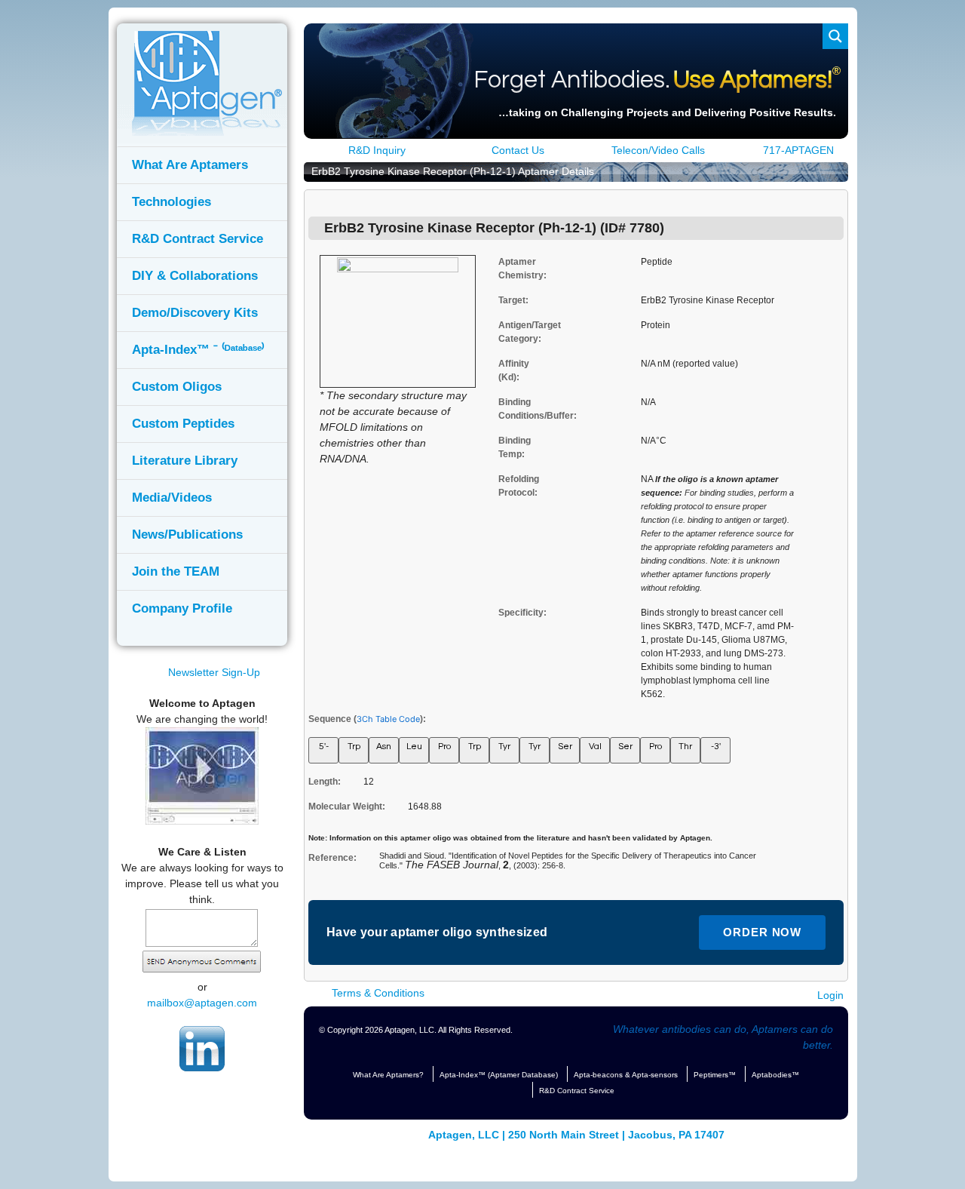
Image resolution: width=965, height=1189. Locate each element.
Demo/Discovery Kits (195, 313)
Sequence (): (367, 719)
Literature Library (184, 460)
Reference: (332, 858)
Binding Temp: (510, 447)
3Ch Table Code (388, 719)
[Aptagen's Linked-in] (202, 1067)
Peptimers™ (715, 1075)
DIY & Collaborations (195, 276)
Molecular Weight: (346, 806)
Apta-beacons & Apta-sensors (626, 1075)
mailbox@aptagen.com (202, 1003)
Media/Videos (172, 497)
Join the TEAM (175, 571)
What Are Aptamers (190, 165)
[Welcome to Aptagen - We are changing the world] (202, 821)
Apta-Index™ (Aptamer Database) (499, 1075)
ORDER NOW (762, 932)
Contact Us (516, 150)
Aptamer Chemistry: (510, 269)
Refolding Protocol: (510, 486)
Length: (324, 781)
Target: (510, 300)
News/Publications (187, 534)
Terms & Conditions (376, 993)
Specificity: (510, 612)
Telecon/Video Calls (656, 150)
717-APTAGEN (797, 150)
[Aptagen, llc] (200, 132)
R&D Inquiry (375, 150)
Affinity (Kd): (510, 370)
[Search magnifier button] (835, 36)
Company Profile (182, 608)
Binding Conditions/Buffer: (510, 409)
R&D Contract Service (197, 239)
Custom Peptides (183, 423)
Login (830, 995)
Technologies (171, 202)
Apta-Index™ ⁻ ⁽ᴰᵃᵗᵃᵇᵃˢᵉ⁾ (198, 350)
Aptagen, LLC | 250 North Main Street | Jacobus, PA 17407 (576, 1135)
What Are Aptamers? (388, 1075)
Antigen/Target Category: (510, 332)
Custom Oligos (177, 386)
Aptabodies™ (775, 1075)
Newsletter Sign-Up (211, 672)
